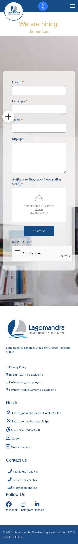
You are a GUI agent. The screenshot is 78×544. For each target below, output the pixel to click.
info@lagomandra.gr (25, 487)
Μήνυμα (18, 139)
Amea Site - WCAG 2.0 (25, 430)
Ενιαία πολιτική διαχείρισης (25, 374)
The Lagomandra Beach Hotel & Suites (36, 413)
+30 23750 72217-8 (25, 471)
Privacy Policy (17, 367)
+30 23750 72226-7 (24, 480)
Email (17, 120)
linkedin (39, 509)
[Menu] (72, 6)
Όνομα (18, 82)
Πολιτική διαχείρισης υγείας (25, 382)
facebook (12, 509)
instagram (27, 509)
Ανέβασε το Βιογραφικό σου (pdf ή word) (36, 181)
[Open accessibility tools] (43, 6)
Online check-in (20, 447)
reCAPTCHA (22, 242)
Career (15, 438)
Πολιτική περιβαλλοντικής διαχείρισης (32, 389)
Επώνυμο (19, 101)
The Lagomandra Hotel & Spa (30, 421)
